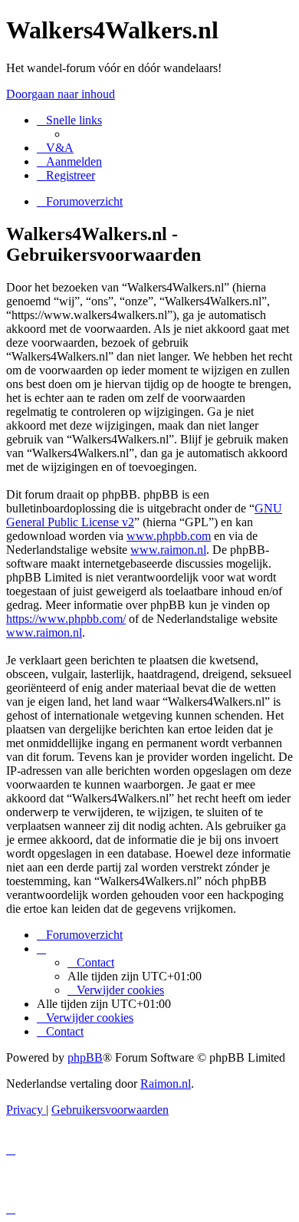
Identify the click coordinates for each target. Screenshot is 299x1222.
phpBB (85, 1057)
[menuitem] (55, 147)
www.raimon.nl (168, 549)
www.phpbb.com (169, 535)
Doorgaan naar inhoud (60, 93)
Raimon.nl (165, 1083)
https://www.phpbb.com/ (66, 618)
